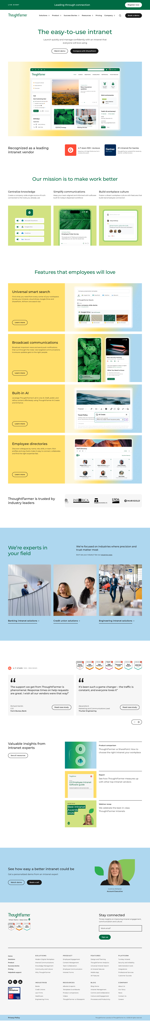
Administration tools (125, 966)
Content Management (71, 962)
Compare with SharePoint (84, 51)
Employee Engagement (71, 959)
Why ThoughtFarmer (43, 972)
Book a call (34, 882)
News (120, 993)
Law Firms (39, 993)
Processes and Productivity (100, 999)
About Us (121, 986)
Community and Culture (44, 969)
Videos (65, 996)
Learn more (20, 322)
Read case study (61, 707)
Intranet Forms (68, 972)
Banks (37, 986)
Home (10, 956)
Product (11, 962)
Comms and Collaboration (100, 993)
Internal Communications (44, 962)
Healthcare (39, 996)
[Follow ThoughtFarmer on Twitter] (15, 982)
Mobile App (95, 972)
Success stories (13, 966)
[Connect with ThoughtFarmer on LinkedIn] (10, 982)
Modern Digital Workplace (44, 959)
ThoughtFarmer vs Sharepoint (74, 999)
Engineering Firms (42, 999)
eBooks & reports (69, 986)
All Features (95, 976)
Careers (121, 999)
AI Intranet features (97, 969)
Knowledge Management (44, 966)
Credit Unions (40, 989)
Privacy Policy (14, 1018)
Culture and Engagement (100, 996)
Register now (133, 5)
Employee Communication (72, 969)
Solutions (11, 959)
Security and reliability (126, 962)
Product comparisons (70, 993)
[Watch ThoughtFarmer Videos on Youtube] (20, 982)
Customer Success (125, 976)
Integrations (122, 969)
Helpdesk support (14, 972)
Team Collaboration (70, 966)
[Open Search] (120, 15)
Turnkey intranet (124, 959)
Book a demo (133, 15)
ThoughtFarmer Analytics (100, 962)
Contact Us (122, 996)
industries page (106, 555)
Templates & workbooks (71, 989)
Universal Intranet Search (100, 966)
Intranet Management (98, 989)
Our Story (121, 989)
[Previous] (134, 722)
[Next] (139, 722)
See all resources (18, 755)
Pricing (99, 15)
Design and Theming (98, 959)
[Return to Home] (17, 16)
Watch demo (59, 51)
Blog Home (95, 986)
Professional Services (125, 972)
